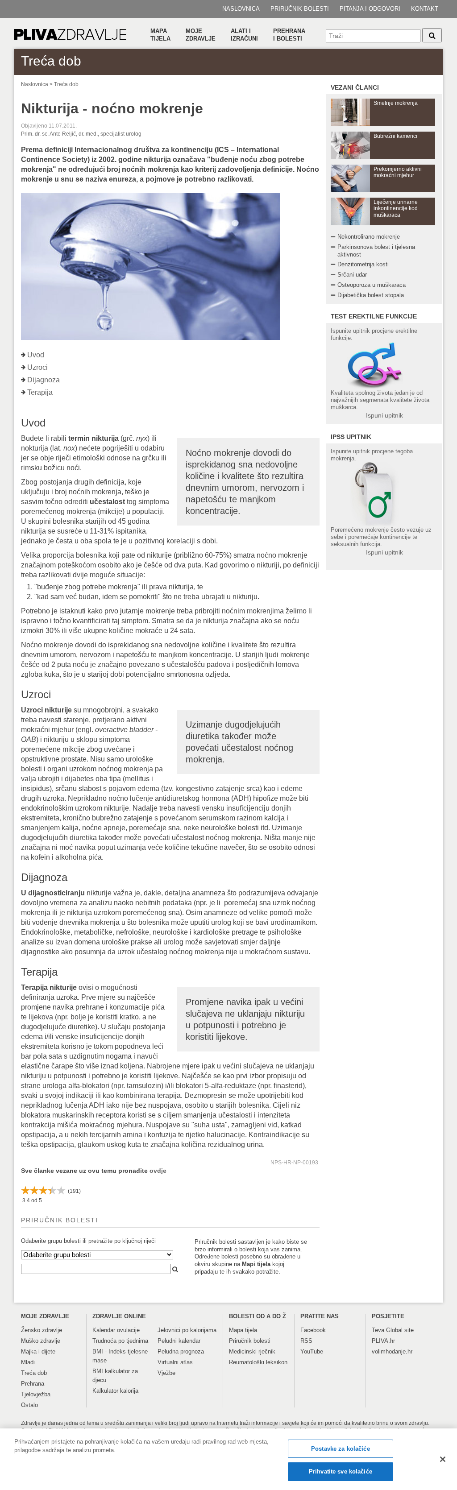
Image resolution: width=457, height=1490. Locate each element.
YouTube (311, 1351)
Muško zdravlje (40, 1340)
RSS (306, 1340)
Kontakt (424, 8)
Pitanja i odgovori (370, 8)
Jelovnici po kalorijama (187, 1330)
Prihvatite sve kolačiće (340, 1471)
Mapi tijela (256, 1264)
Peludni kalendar (179, 1340)
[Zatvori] (443, 1459)
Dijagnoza (43, 380)
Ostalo (29, 1405)
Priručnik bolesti (299, 8)
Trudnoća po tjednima (120, 1340)
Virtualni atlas (175, 1362)
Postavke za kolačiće (340, 1448)
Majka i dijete (38, 1351)
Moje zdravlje (201, 35)
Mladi (28, 1362)
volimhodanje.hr (392, 1351)
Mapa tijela (160, 35)
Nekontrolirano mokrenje (368, 236)
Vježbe (166, 1373)
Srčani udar (352, 274)
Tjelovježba (35, 1394)
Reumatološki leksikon (258, 1362)
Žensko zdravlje (41, 1330)
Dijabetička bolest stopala (370, 295)
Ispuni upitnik (384, 415)
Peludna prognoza (181, 1351)
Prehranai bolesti (289, 35)
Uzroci (37, 367)
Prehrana (32, 1383)
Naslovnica (241, 8)
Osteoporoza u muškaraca (371, 284)
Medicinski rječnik (252, 1351)
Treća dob (66, 84)
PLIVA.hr (383, 1340)
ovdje (158, 1170)
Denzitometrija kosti (363, 264)
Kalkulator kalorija (115, 1390)
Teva (378, 1330)
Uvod (35, 355)
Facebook (313, 1330)
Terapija (40, 392)
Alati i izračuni (244, 35)
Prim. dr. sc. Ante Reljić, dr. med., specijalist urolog (81, 134)
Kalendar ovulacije (116, 1330)
